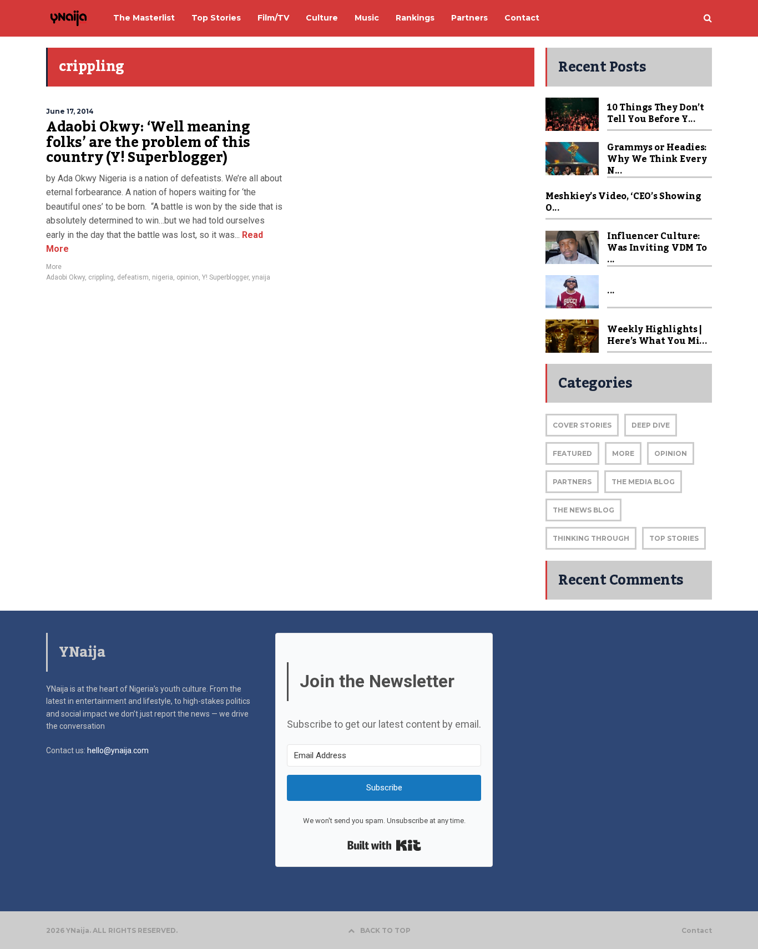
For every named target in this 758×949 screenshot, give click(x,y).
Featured (572, 453)
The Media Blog (643, 482)
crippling (101, 277)
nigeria (162, 277)
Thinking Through (591, 538)
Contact (696, 930)
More (54, 267)
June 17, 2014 (70, 111)
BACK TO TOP (385, 930)
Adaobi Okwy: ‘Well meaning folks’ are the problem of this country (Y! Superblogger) (148, 142)
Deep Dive (650, 425)
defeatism (133, 277)
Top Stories (674, 538)
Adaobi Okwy (65, 277)
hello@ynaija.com (118, 750)
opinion (187, 277)
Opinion (670, 453)
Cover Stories (582, 425)
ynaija (261, 277)
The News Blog (583, 510)
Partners (572, 482)
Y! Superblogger (225, 277)
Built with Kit (384, 845)
